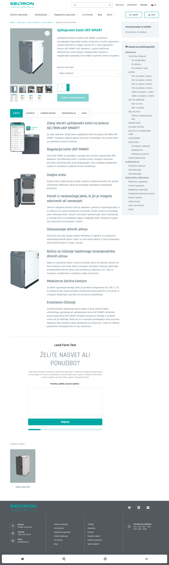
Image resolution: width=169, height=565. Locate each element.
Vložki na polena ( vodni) (143, 92)
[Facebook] (129, 508)
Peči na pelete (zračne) (142, 80)
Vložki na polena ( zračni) (143, 95)
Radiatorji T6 (137, 150)
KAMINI (131, 72)
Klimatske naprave (136, 165)
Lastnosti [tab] (30, 113)
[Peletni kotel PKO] (22, 466)
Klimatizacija (59, 528)
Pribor (131, 209)
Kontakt (143, 5)
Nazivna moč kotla (65, 67)
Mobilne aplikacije (61, 536)
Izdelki (135, 14)
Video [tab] (84, 113)
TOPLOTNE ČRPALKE (137, 56)
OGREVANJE (130, 52)
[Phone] (64, 558)
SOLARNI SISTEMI (136, 127)
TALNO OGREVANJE (136, 158)
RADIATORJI (133, 142)
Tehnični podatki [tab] (48, 113)
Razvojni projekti (94, 536)
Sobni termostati (136, 205)
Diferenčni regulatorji (137, 181)
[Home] (22, 558)
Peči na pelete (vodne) (142, 76)
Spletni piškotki (93, 544)
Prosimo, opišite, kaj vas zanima (65, 383)
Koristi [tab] (16, 113)
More (109, 14)
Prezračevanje (134, 169)
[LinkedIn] (139, 508)
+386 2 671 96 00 (24, 534)
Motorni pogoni (135, 197)
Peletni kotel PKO (23, 487)
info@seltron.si (23, 542)
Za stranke (87, 14)
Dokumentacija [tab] (69, 113)
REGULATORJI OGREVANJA (137, 177)
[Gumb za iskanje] (110, 5)
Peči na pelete (138, 107)
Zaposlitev (132, 5)
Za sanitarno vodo (140, 68)
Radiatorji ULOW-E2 (140, 154)
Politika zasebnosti (95, 540)
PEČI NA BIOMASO (136, 99)
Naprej (65, 422)
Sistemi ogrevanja (61, 524)
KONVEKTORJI (134, 123)
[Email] (105, 558)
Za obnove (136, 64)
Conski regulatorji (136, 185)
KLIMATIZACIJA (132, 162)
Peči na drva (137, 103)
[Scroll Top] (146, 558)
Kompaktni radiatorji (141, 146)
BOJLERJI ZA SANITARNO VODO (139, 132)
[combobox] (90, 4)
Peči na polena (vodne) (142, 84)
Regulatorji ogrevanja (138, 189)
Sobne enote (134, 201)
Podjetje (119, 5)
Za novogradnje (138, 60)
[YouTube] (148, 508)
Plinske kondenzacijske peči (142, 117)
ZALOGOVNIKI (134, 138)
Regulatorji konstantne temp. (141, 193)
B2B (153, 14)
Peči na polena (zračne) (142, 88)
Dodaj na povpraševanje (73, 97)
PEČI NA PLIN (134, 111)
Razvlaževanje (134, 173)
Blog (100, 14)
